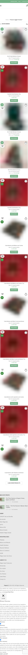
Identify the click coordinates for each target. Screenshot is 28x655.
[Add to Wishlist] (25, 29)
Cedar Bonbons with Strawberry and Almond (14, 472)
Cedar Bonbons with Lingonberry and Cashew (14, 397)
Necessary (2, 625)
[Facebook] (0, 1)
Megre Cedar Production (6, 563)
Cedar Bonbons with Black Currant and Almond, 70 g (14, 359)
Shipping (2, 540)
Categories (13, 15)
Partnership (2, 565)
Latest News (3, 576)
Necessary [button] (2, 622)
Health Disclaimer (4, 545)
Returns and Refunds (5, 542)
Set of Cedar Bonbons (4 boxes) (14, 56)
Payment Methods (4, 548)
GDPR (1, 553)
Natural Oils (3, 527)
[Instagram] (3, 1)
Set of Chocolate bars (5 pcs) (14, 169)
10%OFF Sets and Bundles (6, 516)
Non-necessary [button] (3, 638)
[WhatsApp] (4, 1)
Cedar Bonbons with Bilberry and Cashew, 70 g (14, 283)
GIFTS (1, 524)
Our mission (3, 568)
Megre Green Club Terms (6, 556)
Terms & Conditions (4, 550)
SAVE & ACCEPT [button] (4, 654)
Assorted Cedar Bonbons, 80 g (14, 207)
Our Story (2, 571)
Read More (10, 592)
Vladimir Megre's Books (5, 532)
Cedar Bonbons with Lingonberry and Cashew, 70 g (14, 434)
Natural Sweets (3, 530)
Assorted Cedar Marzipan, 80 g (14, 94)
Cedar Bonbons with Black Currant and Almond (14, 321)
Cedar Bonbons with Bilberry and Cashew (14, 245)
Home (7, 19)
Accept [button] (6, 592)
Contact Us (2, 579)
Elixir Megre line (4, 522)
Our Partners (3, 573)
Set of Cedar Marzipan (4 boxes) (14, 132)
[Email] (2, 1)
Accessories (3, 519)
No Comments (15, 501)
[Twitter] (1, 1)
